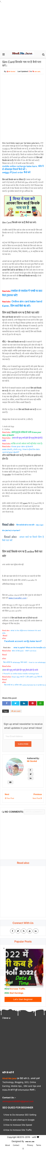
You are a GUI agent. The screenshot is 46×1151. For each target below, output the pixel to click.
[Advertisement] (23, 27)
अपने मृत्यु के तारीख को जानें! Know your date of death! (21, 434)
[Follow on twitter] (31, 774)
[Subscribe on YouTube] (10, 782)
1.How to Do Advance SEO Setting (19, 1115)
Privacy (30, 1145)
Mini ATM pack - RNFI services (24, 650)
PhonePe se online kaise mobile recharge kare (21, 673)
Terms (38, 1145)
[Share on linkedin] (24, 703)
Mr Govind (32, 761)
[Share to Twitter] (15, 703)
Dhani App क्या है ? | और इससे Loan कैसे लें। (26, 677)
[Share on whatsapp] (40, 703)
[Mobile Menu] (3, 53)
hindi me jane (29, 1141)
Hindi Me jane (9, 1078)
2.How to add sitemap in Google (18, 1120)
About (7, 1145)
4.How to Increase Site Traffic (17, 1130)
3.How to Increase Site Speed (17, 1125)
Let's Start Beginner (23, 999)
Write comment (34, 811)
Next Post (37, 798)
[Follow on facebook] (30, 770)
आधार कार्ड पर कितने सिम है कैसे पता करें (23, 538)
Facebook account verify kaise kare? (23, 641)
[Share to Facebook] (6, 703)
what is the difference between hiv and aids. (21, 631)
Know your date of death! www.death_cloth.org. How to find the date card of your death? (21, 449)
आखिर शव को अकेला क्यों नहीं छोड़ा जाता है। (27, 443)
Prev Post (10, 798)
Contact (16, 1145)
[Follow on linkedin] (31, 778)
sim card (37, 71)
